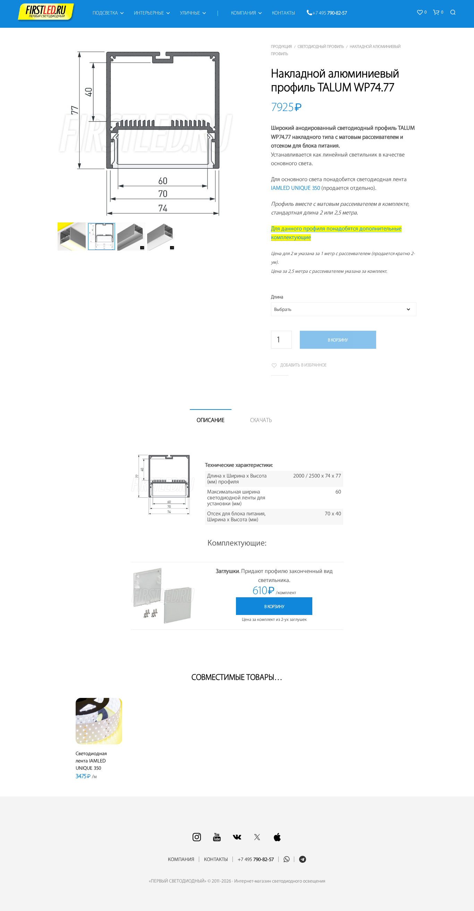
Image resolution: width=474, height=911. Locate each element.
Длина (277, 297)
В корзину (338, 340)
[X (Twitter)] (257, 837)
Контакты (283, 13)
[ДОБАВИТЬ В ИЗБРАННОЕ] (99, 734)
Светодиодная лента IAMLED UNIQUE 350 (91, 761)
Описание (211, 420)
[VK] (237, 837)
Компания (243, 13)
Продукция (281, 46)
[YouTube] (217, 837)
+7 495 (329, 13)
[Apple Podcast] (277, 837)
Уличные (190, 13)
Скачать (261, 420)
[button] (421, 12)
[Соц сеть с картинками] (197, 837)
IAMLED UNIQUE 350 (295, 188)
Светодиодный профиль (321, 46)
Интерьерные (149, 13)
